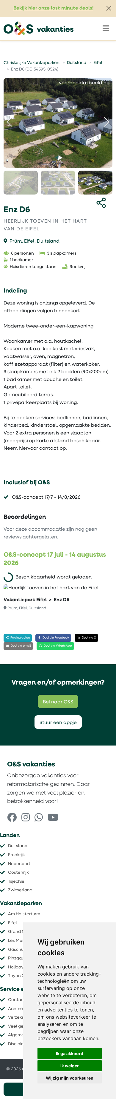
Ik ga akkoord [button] (69, 1053)
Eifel (97, 63)
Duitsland (76, 63)
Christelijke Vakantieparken (31, 63)
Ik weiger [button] (69, 1065)
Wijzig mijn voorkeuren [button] (69, 1077)
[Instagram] (25, 818)
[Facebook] (12, 818)
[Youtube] (53, 818)
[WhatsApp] (39, 818)
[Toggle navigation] (106, 28)
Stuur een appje (58, 722)
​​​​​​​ (20, 976)
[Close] (109, 8)
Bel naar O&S (58, 702)
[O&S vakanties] (38, 28)
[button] (106, 122)
